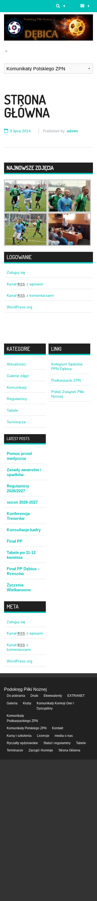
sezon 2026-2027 (22, 502)
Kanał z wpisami (25, 284)
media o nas (64, 736)
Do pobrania (16, 696)
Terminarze (16, 422)
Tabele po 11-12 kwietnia (21, 555)
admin (72, 131)
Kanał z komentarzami (30, 295)
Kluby (27, 703)
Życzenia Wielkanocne (19, 587)
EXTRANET (76, 696)
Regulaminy (17, 399)
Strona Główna (27, 105)
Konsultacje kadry (24, 529)
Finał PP (14, 541)
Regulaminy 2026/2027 (18, 488)
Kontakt (57, 728)
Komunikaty (17, 387)
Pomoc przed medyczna (19, 456)
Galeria (12, 703)
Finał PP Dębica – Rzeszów (23, 571)
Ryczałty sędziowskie (22, 743)
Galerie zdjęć (18, 376)
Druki (34, 696)
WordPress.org (19, 307)
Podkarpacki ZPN (66, 380)
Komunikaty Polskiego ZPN (27, 728)
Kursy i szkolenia (19, 736)
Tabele (12, 410)
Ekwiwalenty (53, 696)
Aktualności (16, 364)
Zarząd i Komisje (41, 750)
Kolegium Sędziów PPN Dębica (66, 366)
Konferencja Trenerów (18, 516)
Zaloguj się (16, 272)
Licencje (43, 736)
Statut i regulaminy (57, 743)
